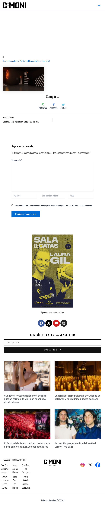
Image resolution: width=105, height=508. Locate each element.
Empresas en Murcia (15, 469)
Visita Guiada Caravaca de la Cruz (26, 482)
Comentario (16, 159)
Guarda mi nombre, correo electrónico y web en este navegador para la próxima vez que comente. (53, 205)
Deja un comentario (10, 61)
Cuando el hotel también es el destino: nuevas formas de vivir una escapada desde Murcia (25, 399)
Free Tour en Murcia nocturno (4, 469)
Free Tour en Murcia (15, 482)
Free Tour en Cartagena (26, 469)
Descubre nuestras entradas (15, 459)
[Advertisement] (52, 31)
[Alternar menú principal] (99, 5)
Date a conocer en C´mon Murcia (4, 482)
